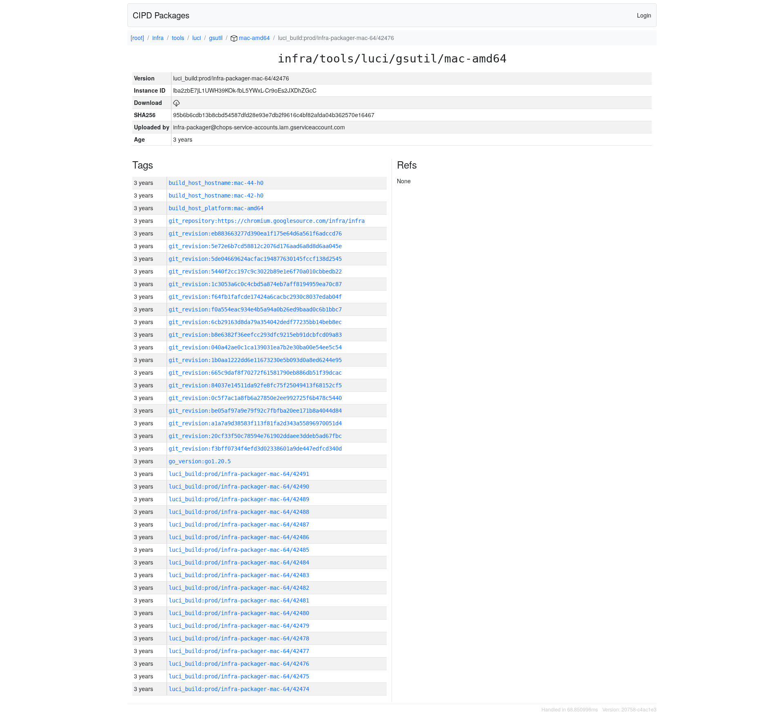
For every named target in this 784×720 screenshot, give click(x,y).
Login (644, 15)
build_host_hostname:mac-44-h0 (216, 183)
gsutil (216, 37)
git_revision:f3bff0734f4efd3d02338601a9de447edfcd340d (255, 448)
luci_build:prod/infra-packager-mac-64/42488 (239, 512)
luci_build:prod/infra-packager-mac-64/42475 (239, 676)
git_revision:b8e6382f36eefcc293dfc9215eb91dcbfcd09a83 (255, 334)
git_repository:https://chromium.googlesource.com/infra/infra (267, 221)
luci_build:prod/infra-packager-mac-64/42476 (239, 663)
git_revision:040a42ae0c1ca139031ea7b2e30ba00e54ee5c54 (255, 347)
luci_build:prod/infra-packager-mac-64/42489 (239, 499)
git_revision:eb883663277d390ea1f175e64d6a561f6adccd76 (255, 233)
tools (178, 37)
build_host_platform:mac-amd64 (216, 208)
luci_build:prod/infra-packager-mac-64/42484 (239, 562)
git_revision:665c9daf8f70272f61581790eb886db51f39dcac (255, 372)
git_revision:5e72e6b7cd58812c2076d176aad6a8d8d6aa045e (255, 246)
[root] (137, 37)
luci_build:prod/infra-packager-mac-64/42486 (239, 537)
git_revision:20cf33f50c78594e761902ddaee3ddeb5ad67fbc (255, 436)
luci (196, 37)
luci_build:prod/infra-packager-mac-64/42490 (239, 486)
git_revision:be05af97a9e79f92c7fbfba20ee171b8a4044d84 (255, 410)
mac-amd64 (253, 37)
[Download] (176, 102)
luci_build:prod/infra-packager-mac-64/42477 (239, 651)
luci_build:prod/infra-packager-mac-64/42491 (239, 474)
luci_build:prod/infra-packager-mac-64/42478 (239, 638)
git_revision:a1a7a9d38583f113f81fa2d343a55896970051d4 (255, 423)
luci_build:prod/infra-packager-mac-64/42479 (239, 625)
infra (158, 37)
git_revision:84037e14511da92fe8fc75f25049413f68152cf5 (255, 385)
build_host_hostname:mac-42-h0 (216, 195)
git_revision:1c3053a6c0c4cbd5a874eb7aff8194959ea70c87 (255, 284)
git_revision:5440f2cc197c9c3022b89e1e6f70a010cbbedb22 (255, 271)
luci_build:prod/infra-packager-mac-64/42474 (239, 689)
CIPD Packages (161, 15)
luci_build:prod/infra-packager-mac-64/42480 (239, 613)
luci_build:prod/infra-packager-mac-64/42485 (239, 550)
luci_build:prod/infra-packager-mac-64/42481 (239, 600)
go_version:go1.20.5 (200, 461)
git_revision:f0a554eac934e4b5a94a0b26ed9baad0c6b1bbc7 (255, 309)
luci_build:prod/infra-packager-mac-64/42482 (239, 587)
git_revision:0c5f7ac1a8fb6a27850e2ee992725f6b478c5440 (255, 398)
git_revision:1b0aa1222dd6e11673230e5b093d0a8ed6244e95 (255, 360)
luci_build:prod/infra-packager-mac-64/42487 (239, 524)
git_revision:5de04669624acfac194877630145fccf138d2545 (255, 259)
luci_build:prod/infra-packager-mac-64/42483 (239, 575)
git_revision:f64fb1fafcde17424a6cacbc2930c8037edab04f (255, 296)
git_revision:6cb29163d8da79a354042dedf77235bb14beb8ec (255, 322)
